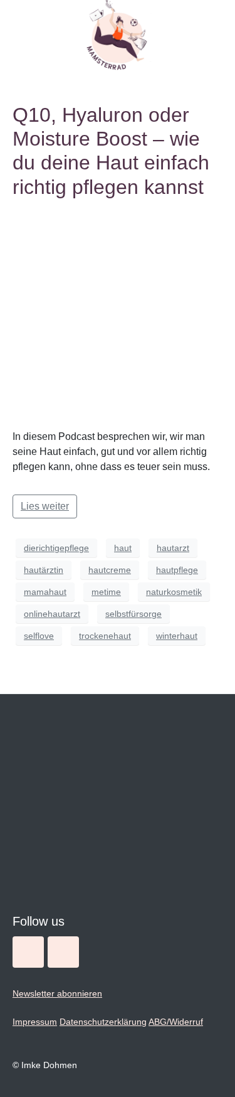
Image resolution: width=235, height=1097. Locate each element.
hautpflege (177, 570)
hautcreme (109, 570)
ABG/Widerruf (176, 1022)
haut (123, 548)
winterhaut (176, 636)
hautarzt (173, 548)
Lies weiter (45, 506)
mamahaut (45, 592)
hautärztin (43, 570)
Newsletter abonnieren (57, 993)
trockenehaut (105, 636)
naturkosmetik (174, 592)
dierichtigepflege (56, 548)
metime (106, 592)
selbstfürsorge (133, 614)
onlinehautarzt (52, 614)
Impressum (35, 1022)
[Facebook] (63, 952)
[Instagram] (28, 952)
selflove (39, 636)
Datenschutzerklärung (103, 1022)
